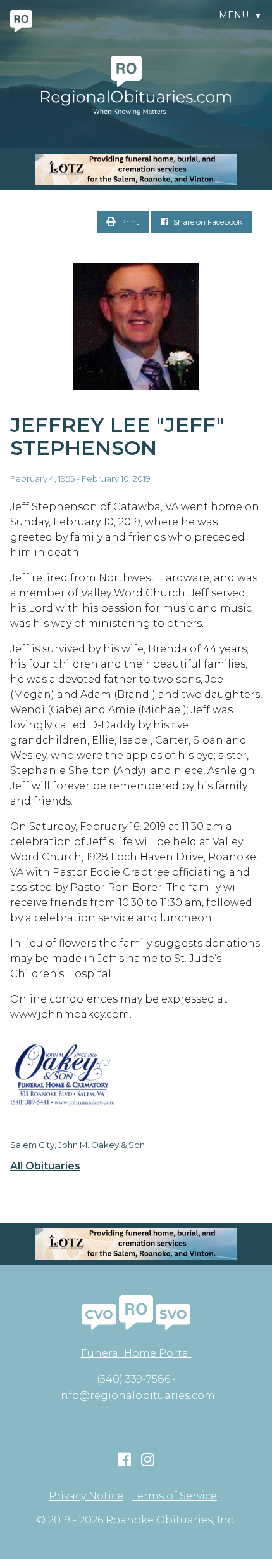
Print (128, 222)
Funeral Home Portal (136, 1353)
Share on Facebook (206, 222)
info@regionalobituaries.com (136, 1396)
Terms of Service (174, 1496)
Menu (240, 15)
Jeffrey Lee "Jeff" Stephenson (117, 436)
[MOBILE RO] (136, 169)
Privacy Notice (86, 1496)
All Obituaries (45, 1166)
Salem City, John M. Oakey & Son (77, 1145)
